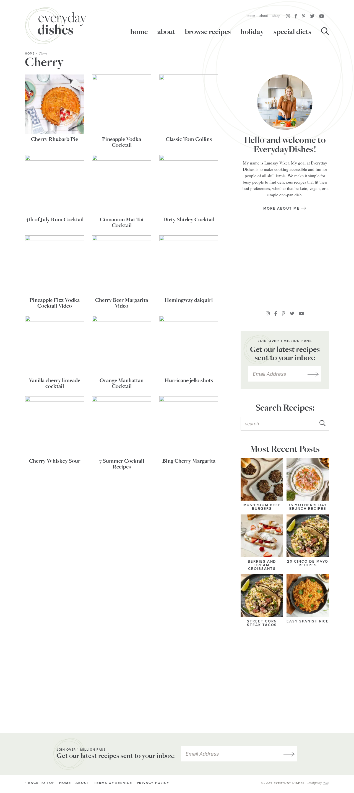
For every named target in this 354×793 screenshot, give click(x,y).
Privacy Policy (153, 783)
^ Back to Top (39, 783)
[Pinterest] (303, 16)
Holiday (252, 31)
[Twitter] (312, 16)
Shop (276, 15)
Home (250, 15)
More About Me (282, 208)
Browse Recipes (208, 31)
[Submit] (322, 423)
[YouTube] (321, 16)
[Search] (325, 32)
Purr (325, 783)
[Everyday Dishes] (56, 25)
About (263, 15)
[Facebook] (296, 16)
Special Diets (292, 31)
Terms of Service (113, 783)
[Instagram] (287, 16)
